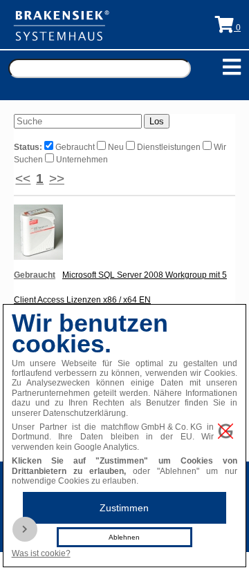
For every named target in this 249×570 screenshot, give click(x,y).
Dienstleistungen (169, 147)
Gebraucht (75, 147)
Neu (116, 147)
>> (56, 178)
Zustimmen (124, 507)
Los (156, 121)
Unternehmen (81, 159)
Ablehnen (124, 537)
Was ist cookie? (41, 553)
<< (22, 178)
